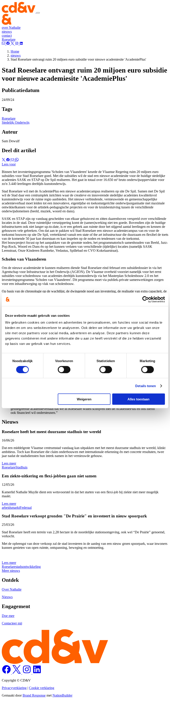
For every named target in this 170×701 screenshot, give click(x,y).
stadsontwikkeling (28, 566)
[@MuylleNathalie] (8, 44)
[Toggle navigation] (38, 12)
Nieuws (7, 597)
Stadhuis (21, 467)
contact (7, 35)
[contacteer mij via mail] (4, 44)
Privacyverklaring (14, 688)
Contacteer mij (12, 623)
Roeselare (8, 39)
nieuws (7, 31)
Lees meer (9, 463)
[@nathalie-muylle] (21, 44)
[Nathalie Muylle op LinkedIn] (37, 673)
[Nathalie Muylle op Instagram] (27, 673)
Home (15, 51)
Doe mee (8, 616)
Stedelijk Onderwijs (15, 122)
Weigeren (84, 399)
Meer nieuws (11, 570)
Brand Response (34, 695)
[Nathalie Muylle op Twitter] (17, 673)
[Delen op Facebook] (8, 160)
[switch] (64, 369)
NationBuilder (62, 695)
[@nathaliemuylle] (13, 44)
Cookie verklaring (41, 688)
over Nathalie (11, 27)
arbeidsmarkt (11, 507)
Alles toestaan (138, 399)
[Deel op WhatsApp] (17, 160)
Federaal (26, 507)
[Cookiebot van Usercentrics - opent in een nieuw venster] (145, 299)
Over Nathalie (11, 589)
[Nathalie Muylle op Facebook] (7, 673)
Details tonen (145, 386)
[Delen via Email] (13, 160)
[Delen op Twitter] (4, 160)
